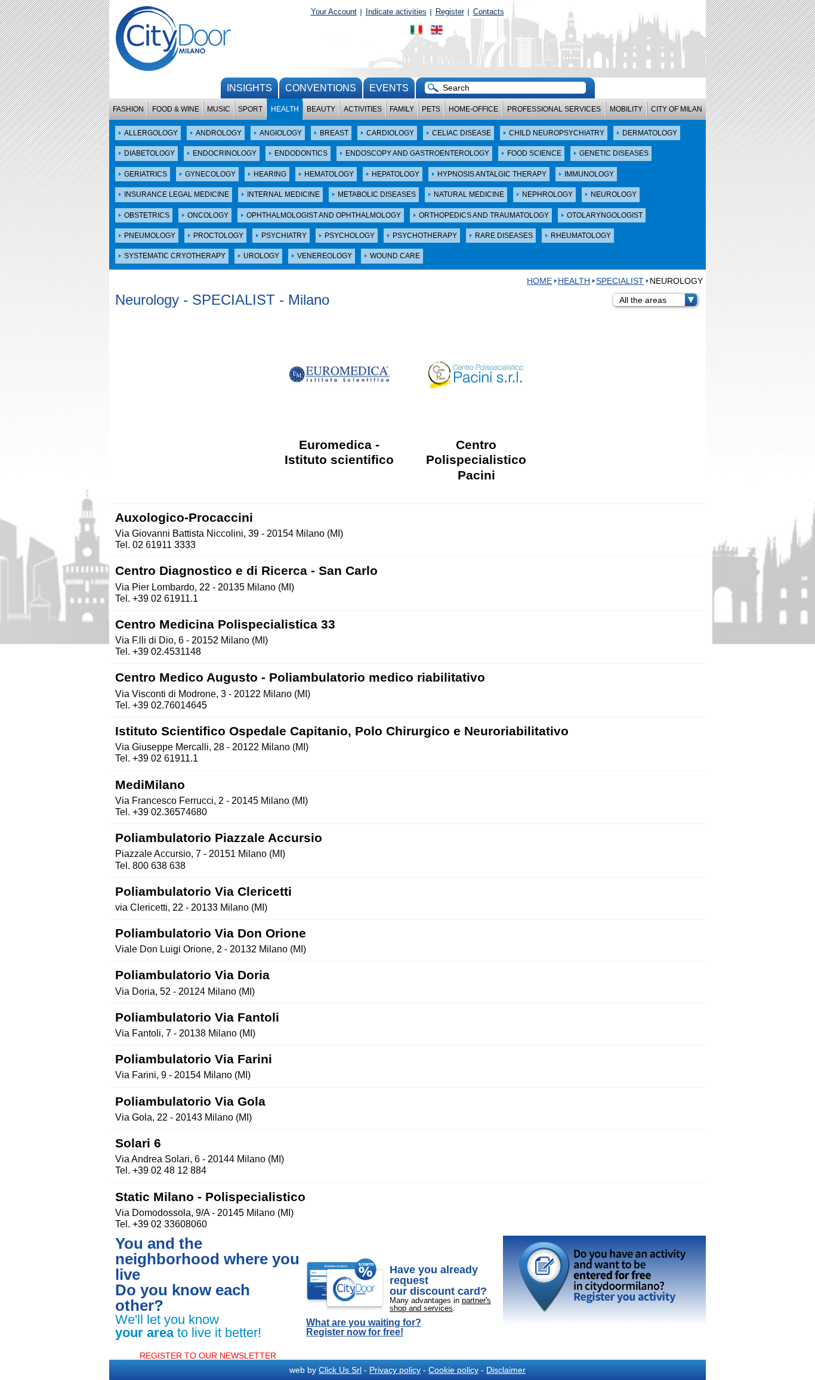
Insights (249, 88)
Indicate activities (396, 11)
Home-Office (473, 109)
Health (285, 109)
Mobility (626, 109)
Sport (250, 109)
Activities (363, 109)
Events (389, 88)
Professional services (554, 109)
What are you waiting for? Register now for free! (363, 1327)
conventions (320, 88)
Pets (431, 109)
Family (402, 109)
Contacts (488, 11)
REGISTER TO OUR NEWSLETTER (208, 1355)
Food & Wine (175, 109)
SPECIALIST (620, 281)
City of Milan (676, 109)
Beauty (321, 109)
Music (218, 109)
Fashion (128, 109)
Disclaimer (506, 1370)
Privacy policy (395, 1370)
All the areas (642, 300)
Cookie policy (453, 1370)
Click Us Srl (340, 1370)
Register (450, 11)
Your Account (334, 11)
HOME (539, 281)
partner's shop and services (440, 1304)
